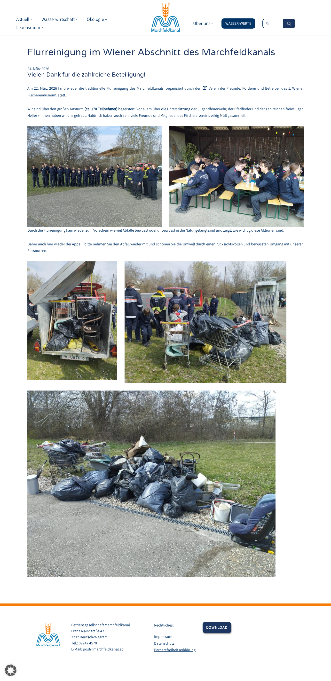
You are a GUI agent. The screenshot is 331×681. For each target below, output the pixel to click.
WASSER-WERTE (238, 23)
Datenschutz (164, 643)
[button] (31, 19)
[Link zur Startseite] (165, 17)
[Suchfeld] (289, 23)
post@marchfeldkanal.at (103, 649)
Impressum (163, 636)
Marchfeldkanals (150, 88)
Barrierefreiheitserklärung (175, 649)
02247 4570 (88, 643)
